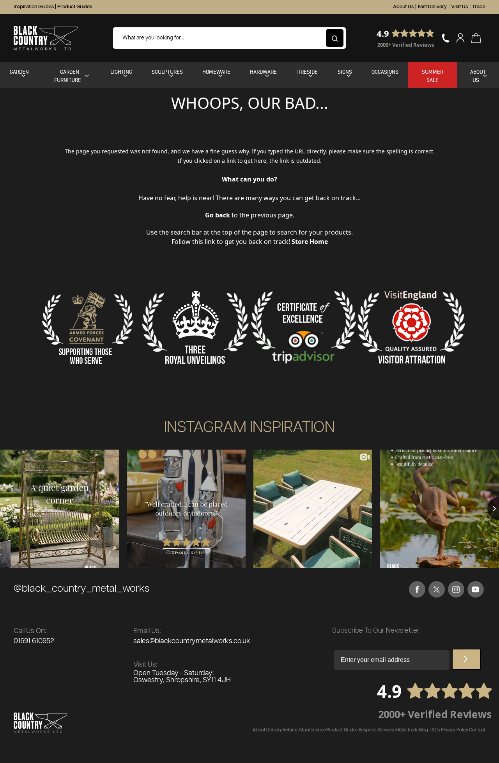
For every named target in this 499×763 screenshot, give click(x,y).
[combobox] (229, 38)
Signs (345, 71)
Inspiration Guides (34, 6)
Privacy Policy (454, 730)
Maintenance (312, 730)
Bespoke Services (376, 730)
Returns (291, 730)
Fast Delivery (432, 6)
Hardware (263, 71)
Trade (478, 6)
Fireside (307, 71)
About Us (403, 6)
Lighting (121, 71)
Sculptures (167, 71)
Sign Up (466, 659)
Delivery (274, 730)
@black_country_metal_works (81, 588)
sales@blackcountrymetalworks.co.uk (191, 641)
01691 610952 (34, 641)
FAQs (400, 730)
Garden (19, 71)
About (259, 730)
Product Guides (74, 6)
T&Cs (434, 730)
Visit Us (459, 6)
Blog (423, 730)
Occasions (385, 71)
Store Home (310, 241)
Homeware (216, 71)
